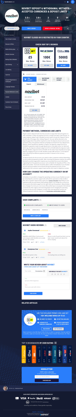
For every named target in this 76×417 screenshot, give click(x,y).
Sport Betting (8, 64)
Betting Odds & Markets (11, 59)
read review (46, 329)
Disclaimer (41, 412)
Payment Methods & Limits (11, 92)
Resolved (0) (27, 209)
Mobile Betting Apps (10, 49)
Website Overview (9, 54)
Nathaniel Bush (19, 388)
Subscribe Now (47, 380)
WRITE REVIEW (62, 225)
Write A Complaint (36, 215)
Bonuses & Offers (9, 44)
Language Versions (10, 86)
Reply (42, 242)
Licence (7, 97)
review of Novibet (53, 180)
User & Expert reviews (10, 39)
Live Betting (8, 69)
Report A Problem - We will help (52, 29)
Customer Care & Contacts (11, 102)
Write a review (31, 28)
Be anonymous (39, 271)
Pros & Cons (8, 107)
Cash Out (7, 74)
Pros (26, 278)
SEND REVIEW (33, 293)
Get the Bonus (58, 329)
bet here (30, 65)
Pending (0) (45, 209)
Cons (26, 285)
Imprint (34, 412)
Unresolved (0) (36, 209)
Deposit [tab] (28, 84)
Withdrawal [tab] (40, 84)
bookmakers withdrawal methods (56, 191)
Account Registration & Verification (10, 80)
